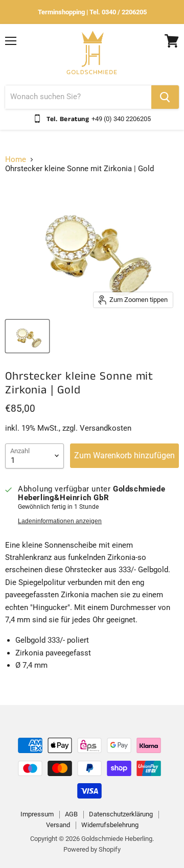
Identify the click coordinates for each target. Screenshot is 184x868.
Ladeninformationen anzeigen (60, 521)
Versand (58, 825)
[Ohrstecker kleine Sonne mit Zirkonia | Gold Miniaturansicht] (27, 336)
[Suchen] (165, 97)
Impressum (37, 814)
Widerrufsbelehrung (110, 825)
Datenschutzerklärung (121, 814)
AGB (71, 814)
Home (15, 159)
